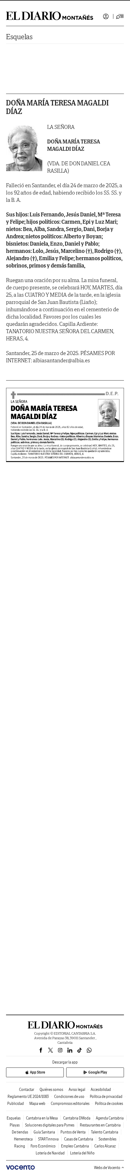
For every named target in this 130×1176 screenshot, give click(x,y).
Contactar (26, 1089)
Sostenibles (107, 1139)
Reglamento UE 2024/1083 (28, 1096)
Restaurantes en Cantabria (100, 1125)
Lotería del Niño (82, 1153)
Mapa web (37, 1103)
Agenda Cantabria (110, 1118)
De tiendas (20, 1132)
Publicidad (15, 1103)
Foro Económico (43, 1146)
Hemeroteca (23, 1139)
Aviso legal (77, 1089)
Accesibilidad (101, 1089)
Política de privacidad (106, 1096)
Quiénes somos (51, 1089)
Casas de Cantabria (78, 1139)
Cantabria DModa (76, 1118)
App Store (37, 1072)
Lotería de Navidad (50, 1153)
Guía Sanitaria (44, 1132)
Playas (15, 1125)
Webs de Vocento (107, 1167)
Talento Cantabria (104, 1132)
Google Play (97, 1072)
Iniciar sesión (105, 16)
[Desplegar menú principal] (120, 16)
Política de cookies (109, 1103)
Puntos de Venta (73, 1132)
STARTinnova (48, 1139)
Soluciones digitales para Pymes (49, 1125)
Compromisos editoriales (70, 1103)
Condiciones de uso (69, 1096)
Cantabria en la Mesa (42, 1118)
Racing (19, 1146)
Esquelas (19, 36)
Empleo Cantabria (75, 1146)
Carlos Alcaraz (105, 1146)
